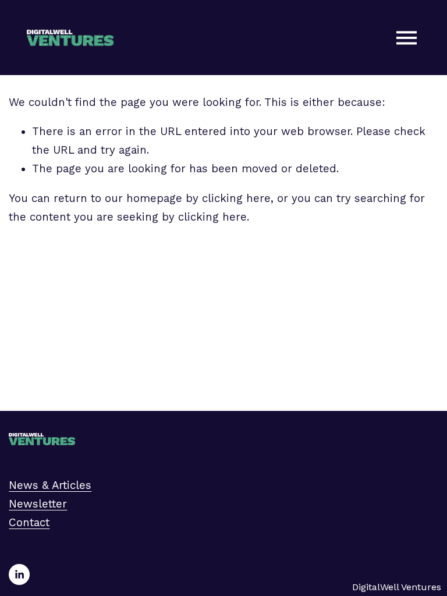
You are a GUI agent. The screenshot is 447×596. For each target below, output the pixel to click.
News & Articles (50, 485)
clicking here (236, 198)
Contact (29, 522)
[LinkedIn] (19, 574)
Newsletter (38, 504)
